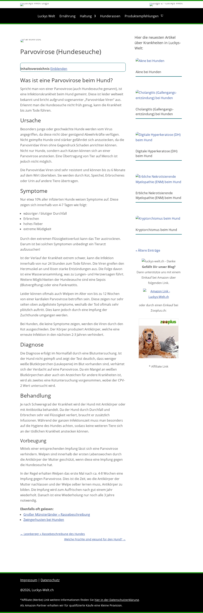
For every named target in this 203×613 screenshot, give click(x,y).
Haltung (86, 16)
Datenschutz (50, 580)
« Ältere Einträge (148, 250)
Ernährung (67, 16)
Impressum (28, 580)
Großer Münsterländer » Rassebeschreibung (56, 514)
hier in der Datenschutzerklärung (117, 600)
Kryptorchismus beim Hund (156, 230)
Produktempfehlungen (142, 16)
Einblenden (58, 69)
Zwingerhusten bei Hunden (43, 519)
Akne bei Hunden (148, 72)
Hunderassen (110, 16)
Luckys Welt (46, 16)
